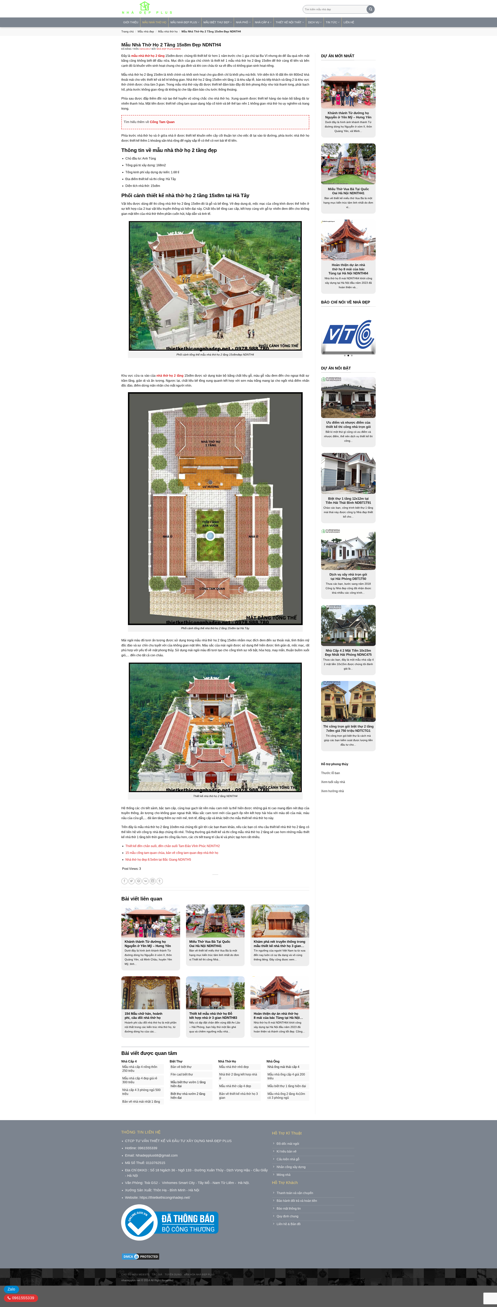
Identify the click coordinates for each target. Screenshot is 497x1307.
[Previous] (331, 335)
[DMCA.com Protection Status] (140, 1256)
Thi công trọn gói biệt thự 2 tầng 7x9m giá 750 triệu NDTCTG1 (348, 729)
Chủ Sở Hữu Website (135, 1274)
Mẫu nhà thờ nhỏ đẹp (234, 1066)
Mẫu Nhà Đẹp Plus (183, 22)
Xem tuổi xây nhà (333, 782)
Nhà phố (242, 22)
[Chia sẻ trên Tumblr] (159, 881)
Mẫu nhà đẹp (146, 31)
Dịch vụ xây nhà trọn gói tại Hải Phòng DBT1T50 (348, 577)
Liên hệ (349, 22)
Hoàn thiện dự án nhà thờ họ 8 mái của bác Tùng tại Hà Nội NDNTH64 (277, 1016)
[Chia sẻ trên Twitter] (131, 881)
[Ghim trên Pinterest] (138, 881)
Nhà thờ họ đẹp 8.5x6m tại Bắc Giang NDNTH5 (158, 859)
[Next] (365, 335)
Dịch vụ (313, 22)
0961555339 (22, 1298)
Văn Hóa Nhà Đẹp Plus (199, 1274)
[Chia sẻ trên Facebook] (124, 881)
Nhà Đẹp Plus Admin (168, 49)
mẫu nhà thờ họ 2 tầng (148, 55)
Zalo (11, 1289)
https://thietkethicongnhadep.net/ (165, 1197)
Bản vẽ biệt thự (181, 1066)
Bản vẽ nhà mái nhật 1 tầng (141, 1101)
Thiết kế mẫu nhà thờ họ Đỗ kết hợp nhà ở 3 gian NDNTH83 (213, 1016)
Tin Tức (331, 22)
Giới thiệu (130, 22)
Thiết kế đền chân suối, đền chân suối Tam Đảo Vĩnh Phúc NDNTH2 (172, 846)
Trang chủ (127, 31)
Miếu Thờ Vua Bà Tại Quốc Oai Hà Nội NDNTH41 (209, 944)
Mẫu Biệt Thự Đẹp (216, 22)
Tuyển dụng (173, 1274)
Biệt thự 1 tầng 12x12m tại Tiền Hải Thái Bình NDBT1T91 (348, 501)
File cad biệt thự (182, 1074)
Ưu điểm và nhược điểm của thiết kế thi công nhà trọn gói (348, 425)
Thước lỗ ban (330, 773)
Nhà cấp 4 (262, 22)
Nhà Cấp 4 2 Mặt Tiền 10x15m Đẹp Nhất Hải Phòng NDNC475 (348, 653)
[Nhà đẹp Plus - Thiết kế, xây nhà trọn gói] (172, 8)
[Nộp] (371, 9)
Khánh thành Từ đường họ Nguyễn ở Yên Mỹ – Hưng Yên (148, 944)
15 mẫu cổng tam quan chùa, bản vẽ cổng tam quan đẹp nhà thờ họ (171, 852)
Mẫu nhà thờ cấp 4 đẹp (235, 1086)
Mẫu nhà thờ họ (154, 22)
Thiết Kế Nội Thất (289, 22)
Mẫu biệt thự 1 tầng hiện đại (287, 1086)
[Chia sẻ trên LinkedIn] (152, 881)
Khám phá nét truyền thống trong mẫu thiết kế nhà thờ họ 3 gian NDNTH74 (279, 944)
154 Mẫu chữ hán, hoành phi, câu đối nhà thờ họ (143, 1016)
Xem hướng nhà (332, 791)
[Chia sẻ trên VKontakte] (145, 881)
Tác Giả (157, 1274)
